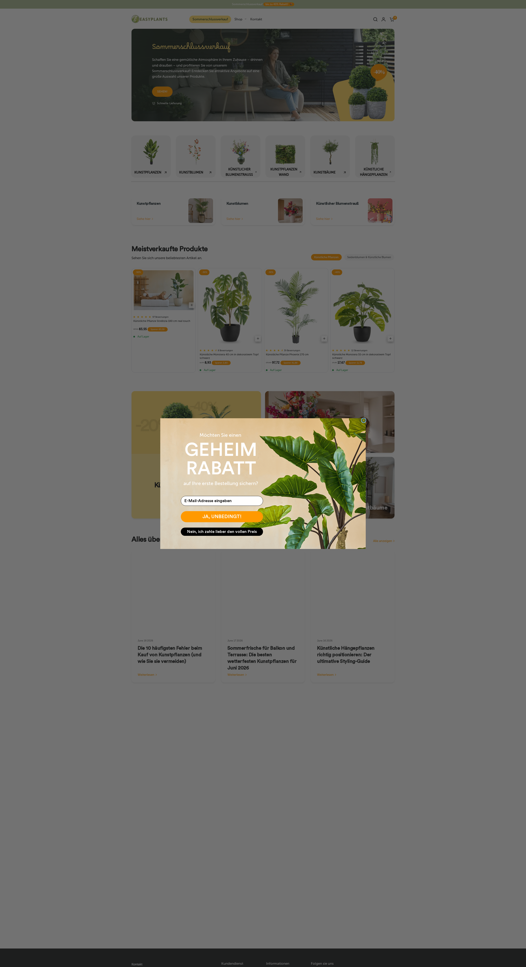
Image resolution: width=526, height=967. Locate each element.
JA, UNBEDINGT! (222, 516)
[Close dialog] (364, 420)
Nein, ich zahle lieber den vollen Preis (222, 532)
